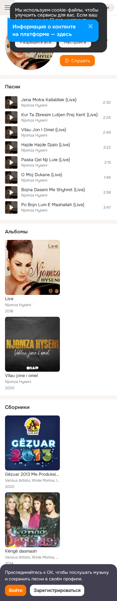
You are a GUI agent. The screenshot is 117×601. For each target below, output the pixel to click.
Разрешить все (35, 42)
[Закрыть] (90, 27)
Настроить (75, 42)
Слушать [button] (80, 60)
